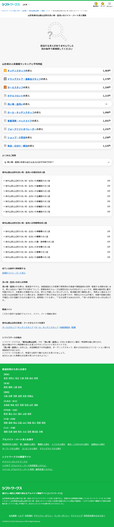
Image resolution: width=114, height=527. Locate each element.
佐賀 (10, 431)
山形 (31, 404)
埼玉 (17, 378)
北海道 (7, 404)
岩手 (17, 404)
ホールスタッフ (15, 87)
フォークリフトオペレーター (22, 129)
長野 (29, 413)
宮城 (22, 404)
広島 (20, 422)
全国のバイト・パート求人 (14, 272)
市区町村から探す (10, 444)
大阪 (6, 395)
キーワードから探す (11, 448)
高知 (43, 422)
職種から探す (43, 444)
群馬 (36, 378)
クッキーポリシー (62, 515)
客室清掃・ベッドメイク (20, 120)
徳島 (29, 422)
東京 (6, 378)
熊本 (20, 431)
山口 (25, 422)
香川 (34, 422)
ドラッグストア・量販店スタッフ (24, 79)
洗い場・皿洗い (15, 104)
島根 (10, 422)
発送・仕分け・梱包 (18, 145)
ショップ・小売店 (16, 137)
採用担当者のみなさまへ (94, 515)
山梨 (25, 413)
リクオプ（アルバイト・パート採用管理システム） (24, 465)
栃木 (31, 378)
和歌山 (30, 395)
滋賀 (20, 395)
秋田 (27, 404)
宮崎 (29, 431)
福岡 (6, 431)
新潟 (6, 413)
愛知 (6, 387)
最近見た (96, 6)
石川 (15, 413)
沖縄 (41, 431)
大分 (25, 431)
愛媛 (39, 422)
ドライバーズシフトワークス (14, 461)
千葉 (22, 378)
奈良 (25, 395)
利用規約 (29, 515)
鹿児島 (35, 431)
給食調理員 (65, 327)
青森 (12, 404)
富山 (10, 413)
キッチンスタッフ (16, 70)
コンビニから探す (30, 448)
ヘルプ (21, 515)
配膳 (74, 327)
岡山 (15, 422)
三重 (15, 387)
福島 (36, 404)
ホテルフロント (15, 95)
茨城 (27, 378)
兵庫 (10, 395)
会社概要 (13, 515)
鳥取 (6, 422)
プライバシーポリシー (43, 515)
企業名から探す (98, 444)
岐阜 (20, 387)
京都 (15, 395)
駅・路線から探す (28, 444)
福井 (20, 413)
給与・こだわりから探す (78, 444)
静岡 (10, 387)
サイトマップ (77, 515)
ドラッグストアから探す (50, 448)
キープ (103, 6)
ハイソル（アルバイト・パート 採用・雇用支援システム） (27, 469)
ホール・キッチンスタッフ (21, 112)
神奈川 (11, 378)
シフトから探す (58, 444)
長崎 (15, 431)
